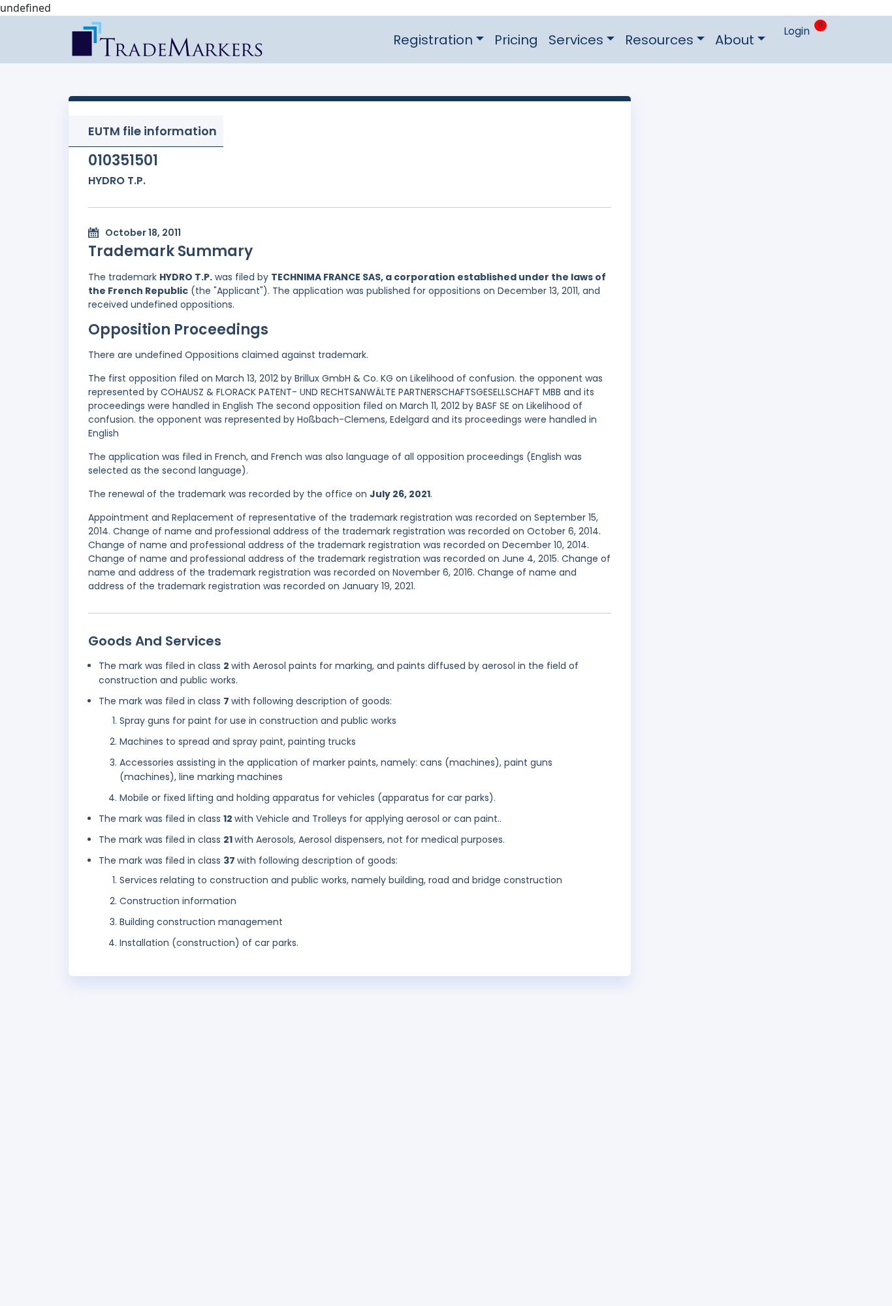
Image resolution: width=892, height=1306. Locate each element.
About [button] (734, 40)
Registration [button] (433, 40)
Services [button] (576, 40)
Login (797, 31)
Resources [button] (659, 40)
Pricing (516, 40)
